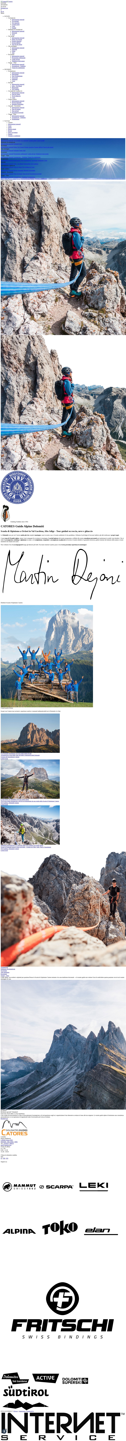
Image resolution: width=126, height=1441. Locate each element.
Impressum (22, 1411)
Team (9, 126)
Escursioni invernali (17, 112)
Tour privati (15, 111)
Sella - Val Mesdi (17, 86)
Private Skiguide (16, 102)
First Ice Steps (16, 94)
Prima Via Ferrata (17, 39)
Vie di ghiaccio (16, 96)
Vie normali (15, 21)
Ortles (13, 51)
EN (7, 1158)
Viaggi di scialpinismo (18, 68)
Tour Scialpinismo (17, 76)
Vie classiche (15, 23)
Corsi (13, 26)
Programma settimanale (18, 58)
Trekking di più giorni (18, 61)
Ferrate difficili (16, 43)
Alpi (13, 53)
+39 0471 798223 (8, 1143)
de (1, 11)
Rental (10, 131)
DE (4, 1158)
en (3, 11)
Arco (13, 34)
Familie (14, 28)
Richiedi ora (4, 8)
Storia (10, 127)
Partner (10, 134)
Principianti (15, 74)
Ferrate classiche (16, 41)
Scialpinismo (15, 119)
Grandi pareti (15, 24)
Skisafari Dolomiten (17, 104)
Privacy (16, 1411)
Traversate (15, 77)
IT (1, 1158)
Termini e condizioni (14, 136)
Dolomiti (14, 33)
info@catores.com (6, 1145)
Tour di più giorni (17, 44)
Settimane (15, 79)
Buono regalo (12, 129)
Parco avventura (13, 132)
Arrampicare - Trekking (19, 66)
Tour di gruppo (16, 109)
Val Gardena (15, 89)
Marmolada (15, 87)
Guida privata (16, 59)
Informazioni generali (18, 19)
